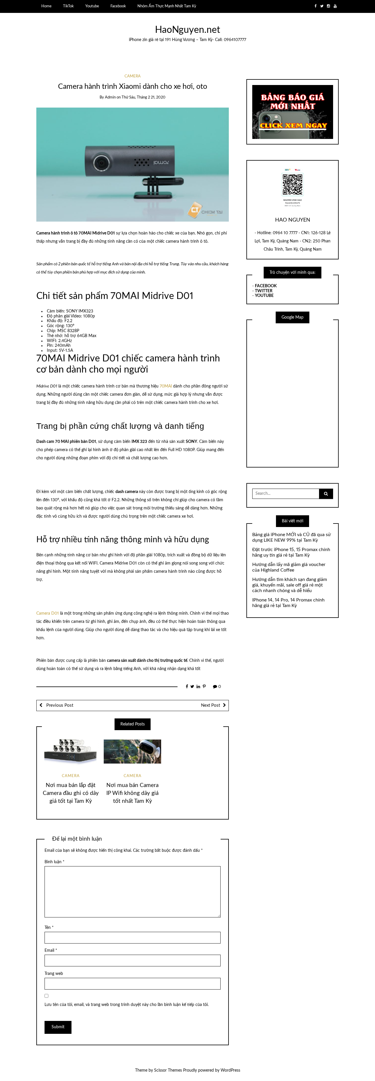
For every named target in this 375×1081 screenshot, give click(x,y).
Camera (133, 76)
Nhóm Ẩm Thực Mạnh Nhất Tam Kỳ (166, 6)
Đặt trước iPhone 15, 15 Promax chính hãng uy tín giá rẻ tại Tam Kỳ (291, 552)
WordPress (230, 1070)
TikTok (68, 6)
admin (110, 97)
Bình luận (54, 862)
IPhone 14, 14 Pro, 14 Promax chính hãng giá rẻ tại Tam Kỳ (288, 603)
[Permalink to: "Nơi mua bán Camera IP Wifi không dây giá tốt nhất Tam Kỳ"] (132, 751)
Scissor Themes (168, 1070)
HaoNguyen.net (187, 30)
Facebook (118, 6)
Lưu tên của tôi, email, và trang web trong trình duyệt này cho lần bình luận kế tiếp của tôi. (127, 1005)
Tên (49, 928)
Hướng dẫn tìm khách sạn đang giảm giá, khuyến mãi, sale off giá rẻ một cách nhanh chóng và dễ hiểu (289, 585)
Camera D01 (47, 613)
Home (46, 6)
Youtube (92, 6)
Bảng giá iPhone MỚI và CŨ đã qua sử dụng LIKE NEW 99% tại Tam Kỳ (291, 537)
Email (51, 951)
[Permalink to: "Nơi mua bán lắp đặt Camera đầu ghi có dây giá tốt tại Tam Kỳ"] (70, 751)
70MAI (166, 386)
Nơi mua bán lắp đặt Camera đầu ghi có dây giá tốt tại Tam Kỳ (71, 793)
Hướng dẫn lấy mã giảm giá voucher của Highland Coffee (288, 567)
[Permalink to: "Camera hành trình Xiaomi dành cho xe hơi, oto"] (132, 164)
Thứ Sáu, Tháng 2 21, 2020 (144, 97)
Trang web (54, 974)
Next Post (210, 705)
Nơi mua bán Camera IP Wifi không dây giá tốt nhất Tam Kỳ (132, 793)
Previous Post (59, 705)
